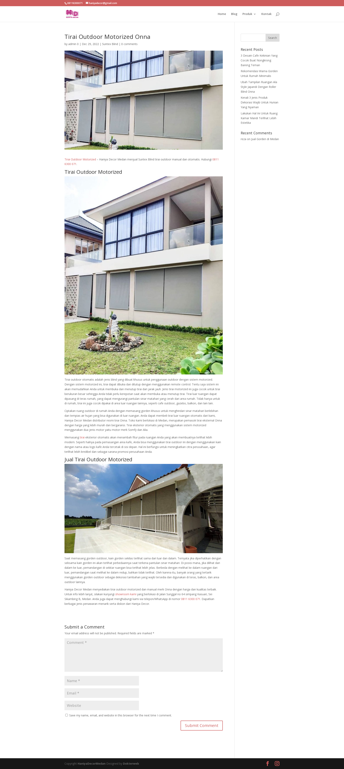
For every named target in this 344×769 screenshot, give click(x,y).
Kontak (266, 14)
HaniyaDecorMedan (92, 763)
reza (243, 139)
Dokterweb (131, 763)
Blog (234, 14)
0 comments (129, 44)
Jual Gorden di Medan (265, 139)
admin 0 (73, 44)
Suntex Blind (110, 44)
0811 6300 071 (190, 599)
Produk (247, 14)
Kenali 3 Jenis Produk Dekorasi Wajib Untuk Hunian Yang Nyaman (259, 102)
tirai (82, 437)
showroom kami (125, 594)
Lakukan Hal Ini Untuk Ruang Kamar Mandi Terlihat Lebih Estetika (259, 118)
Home (222, 14)
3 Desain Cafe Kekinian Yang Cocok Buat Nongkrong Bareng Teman (259, 60)
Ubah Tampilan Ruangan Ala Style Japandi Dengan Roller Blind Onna (259, 86)
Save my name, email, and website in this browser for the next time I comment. (120, 715)
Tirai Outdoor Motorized (80, 159)
